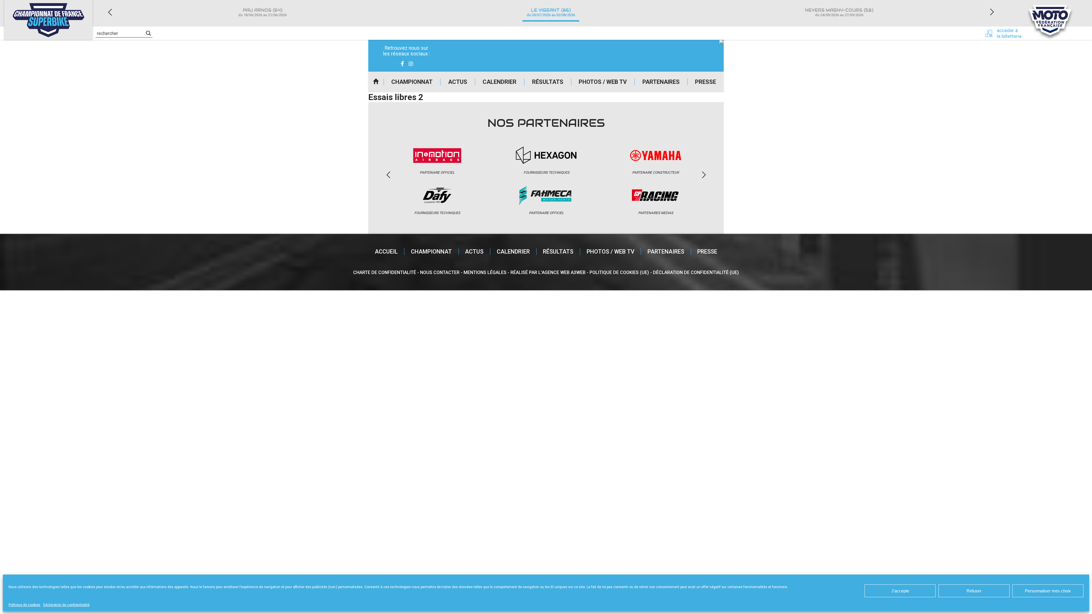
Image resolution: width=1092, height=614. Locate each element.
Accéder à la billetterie (1009, 33)
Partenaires (661, 81)
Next (991, 12)
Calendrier (499, 81)
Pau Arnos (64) (262, 12)
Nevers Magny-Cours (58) (839, 12)
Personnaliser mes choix (1048, 590)
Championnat (412, 81)
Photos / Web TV (603, 81)
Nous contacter (440, 272)
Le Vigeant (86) (551, 12)
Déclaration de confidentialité (66, 605)
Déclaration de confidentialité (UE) (696, 272)
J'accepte (900, 590)
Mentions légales (485, 272)
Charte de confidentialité (384, 272)
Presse (705, 81)
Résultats (547, 81)
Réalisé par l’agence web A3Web (548, 272)
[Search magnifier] (148, 33)
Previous (109, 12)
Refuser (974, 590)
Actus (457, 81)
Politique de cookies (24, 605)
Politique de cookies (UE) (619, 272)
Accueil (376, 81)
